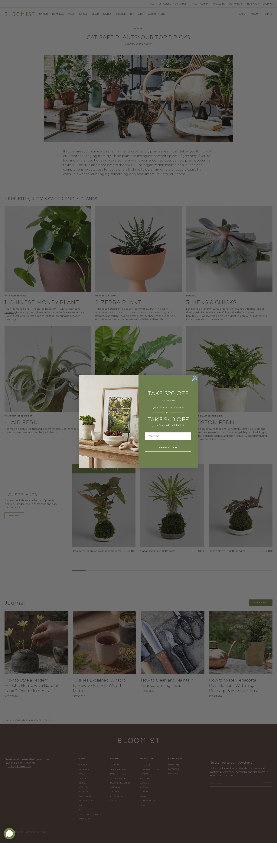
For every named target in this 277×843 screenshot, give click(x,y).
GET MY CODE (168, 447)
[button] (9, 833)
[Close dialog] (194, 379)
